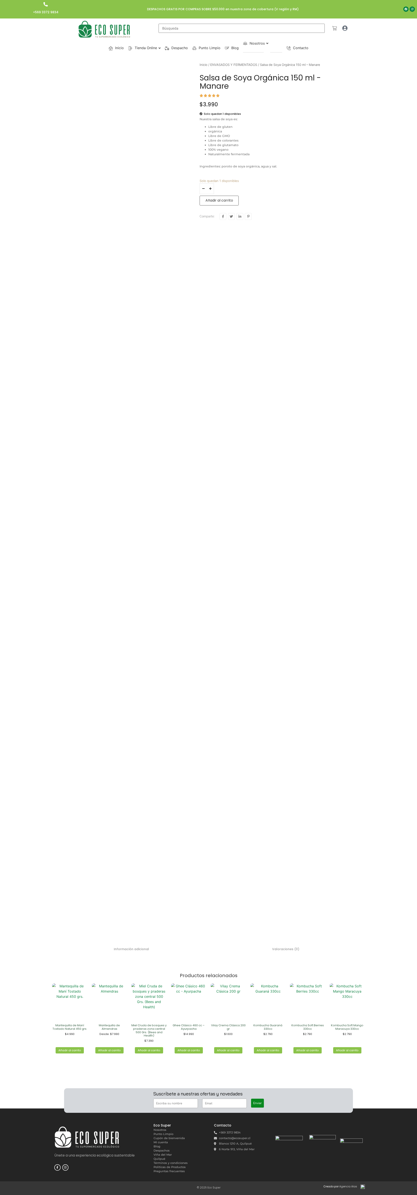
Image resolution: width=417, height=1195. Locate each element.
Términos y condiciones (171, 1163)
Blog (157, 1146)
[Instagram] (412, 9)
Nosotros (160, 1130)
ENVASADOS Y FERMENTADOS (233, 65)
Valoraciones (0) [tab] (285, 949)
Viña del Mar (163, 1154)
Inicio (203, 65)
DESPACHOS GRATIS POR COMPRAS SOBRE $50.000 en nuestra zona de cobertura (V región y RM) (223, 9)
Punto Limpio (163, 1134)
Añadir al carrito (219, 200)
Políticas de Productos (170, 1167)
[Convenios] (267, 52)
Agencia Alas (348, 1186)
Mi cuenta (161, 1142)
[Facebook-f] (57, 1167)
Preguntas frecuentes (169, 1171)
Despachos (162, 1150)
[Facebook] (406, 9)
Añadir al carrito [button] (69, 1050)
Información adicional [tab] (131, 949)
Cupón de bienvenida (169, 1138)
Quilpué (159, 1158)
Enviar (257, 1103)
